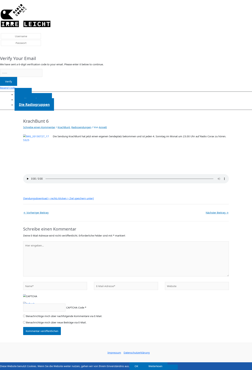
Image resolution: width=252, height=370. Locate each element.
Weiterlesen (155, 366)
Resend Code (7, 87)
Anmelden (9, 51)
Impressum (114, 352)
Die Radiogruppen (34, 104)
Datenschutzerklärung (137, 352)
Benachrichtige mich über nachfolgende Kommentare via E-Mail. (64, 316)
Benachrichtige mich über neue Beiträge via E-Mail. (56, 322)
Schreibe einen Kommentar (39, 127)
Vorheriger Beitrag (36, 212)
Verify (8, 81)
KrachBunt (64, 127)
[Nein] (172, 367)
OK (136, 366)
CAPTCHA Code (75, 307)
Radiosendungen (81, 127)
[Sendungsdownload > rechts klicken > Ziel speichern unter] (58, 198)
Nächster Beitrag (217, 212)
